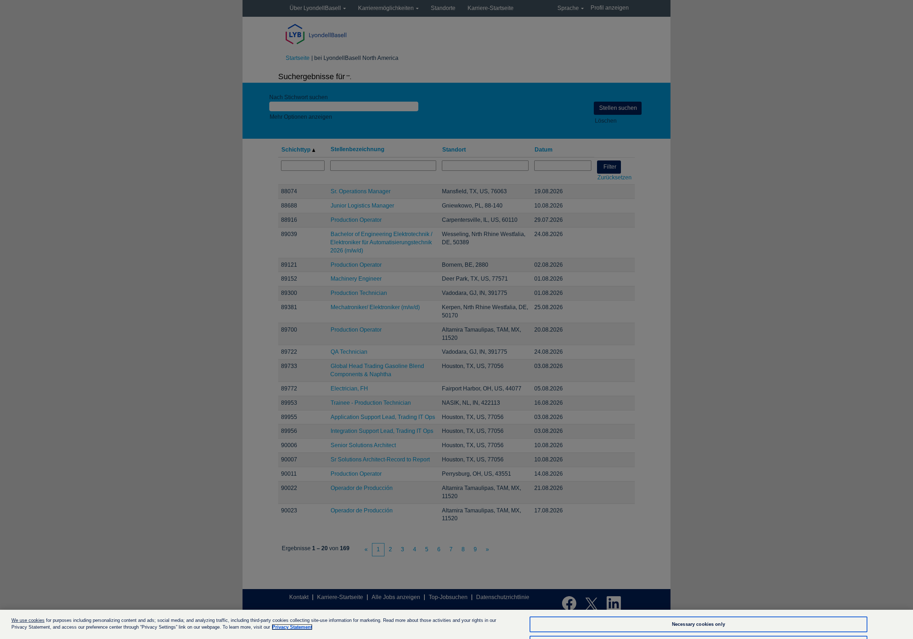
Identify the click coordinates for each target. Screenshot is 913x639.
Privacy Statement (292, 627)
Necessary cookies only (698, 624)
